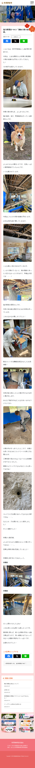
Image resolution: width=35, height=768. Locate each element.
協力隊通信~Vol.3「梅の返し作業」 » (25, 663)
